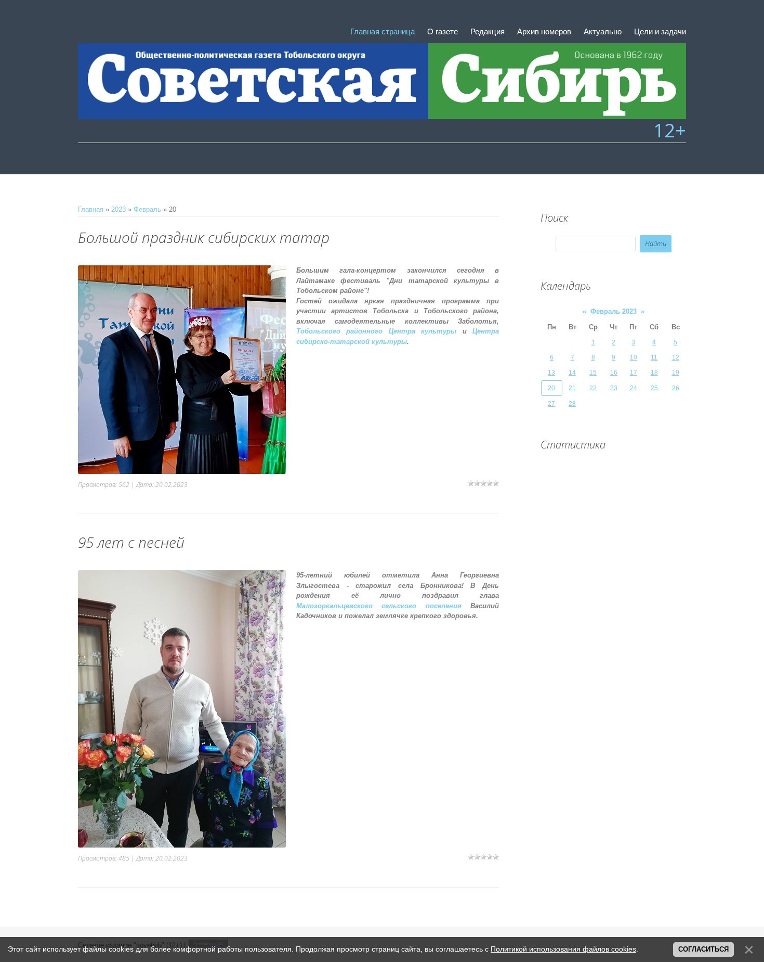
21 (572, 388)
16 (613, 372)
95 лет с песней (131, 542)
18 (654, 372)
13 (551, 372)
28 (572, 403)
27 (551, 403)
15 (593, 372)
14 (572, 372)
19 (675, 372)
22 (593, 388)
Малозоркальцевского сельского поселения (379, 606)
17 (633, 372)
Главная (90, 209)
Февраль (147, 209)
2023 (118, 209)
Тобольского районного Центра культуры (376, 331)
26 (675, 388)
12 (675, 357)
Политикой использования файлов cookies (563, 949)
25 (654, 388)
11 (654, 357)
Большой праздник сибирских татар (204, 237)
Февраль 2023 (613, 311)
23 (613, 388)
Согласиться (703, 949)
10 (633, 357)
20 (551, 388)
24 (633, 388)
